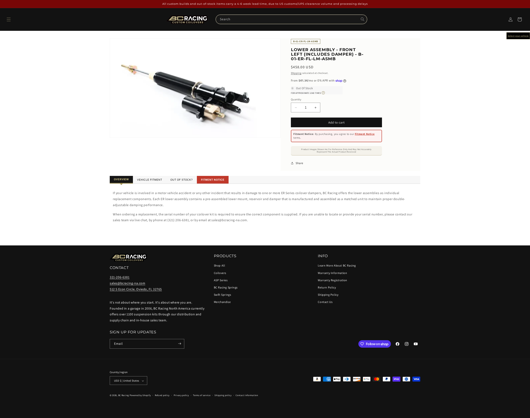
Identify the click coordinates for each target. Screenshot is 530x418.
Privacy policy (181, 395)
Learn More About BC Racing (337, 266)
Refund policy (162, 395)
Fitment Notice (365, 134)
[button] (8, 19)
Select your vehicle (518, 35)
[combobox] (291, 19)
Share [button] (299, 163)
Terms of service (201, 395)
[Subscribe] (179, 343)
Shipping (296, 72)
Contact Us (325, 302)
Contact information (247, 395)
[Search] (362, 19)
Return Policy (327, 287)
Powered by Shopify (140, 395)
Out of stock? (181, 179)
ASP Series (221, 280)
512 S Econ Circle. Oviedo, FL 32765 (136, 289)
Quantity (296, 99)
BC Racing (123, 395)
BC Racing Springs (226, 287)
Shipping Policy (328, 295)
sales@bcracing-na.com (127, 283)
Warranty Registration (332, 280)
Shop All (219, 266)
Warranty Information (332, 273)
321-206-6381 (119, 277)
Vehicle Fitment (149, 179)
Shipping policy (223, 395)
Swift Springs (222, 295)
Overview (121, 179)
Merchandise (222, 302)
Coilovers (220, 273)
